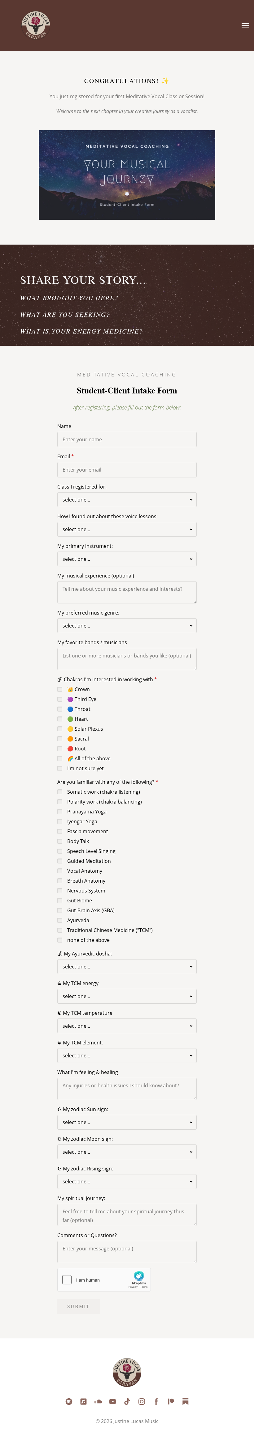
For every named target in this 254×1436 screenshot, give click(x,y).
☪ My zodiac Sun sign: (82, 1109)
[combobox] (127, 499)
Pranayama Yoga (87, 811)
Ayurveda (78, 920)
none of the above (88, 940)
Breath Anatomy (86, 880)
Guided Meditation (89, 861)
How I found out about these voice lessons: (107, 516)
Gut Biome (79, 900)
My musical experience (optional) (95, 575)
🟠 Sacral (78, 738)
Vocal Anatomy (84, 870)
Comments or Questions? (87, 1235)
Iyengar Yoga (82, 821)
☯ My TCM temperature (84, 1013)
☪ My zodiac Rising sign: (85, 1168)
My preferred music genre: (88, 612)
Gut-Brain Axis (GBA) (91, 910)
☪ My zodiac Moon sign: (85, 1139)
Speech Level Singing (91, 851)
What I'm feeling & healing (87, 1072)
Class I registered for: (82, 486)
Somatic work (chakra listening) (103, 791)
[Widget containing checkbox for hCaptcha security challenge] (104, 1279)
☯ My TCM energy (78, 983)
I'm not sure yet (85, 768)
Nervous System (86, 890)
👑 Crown (78, 689)
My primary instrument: (85, 546)
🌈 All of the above (89, 758)
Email (63, 456)
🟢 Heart (77, 719)
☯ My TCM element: (80, 1042)
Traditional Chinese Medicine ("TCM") (110, 930)
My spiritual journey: (81, 1198)
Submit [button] (78, 1306)
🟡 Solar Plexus (85, 728)
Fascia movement (87, 831)
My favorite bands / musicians (92, 642)
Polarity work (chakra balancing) (104, 801)
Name (64, 426)
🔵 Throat (78, 709)
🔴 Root (76, 748)
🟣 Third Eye (81, 699)
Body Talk (78, 841)
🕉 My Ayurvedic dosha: (84, 953)
